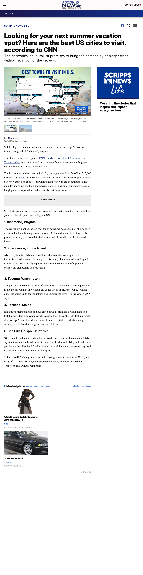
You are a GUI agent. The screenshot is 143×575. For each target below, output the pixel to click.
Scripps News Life (16, 25)
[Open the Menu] (4, 5)
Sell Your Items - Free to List (38, 387)
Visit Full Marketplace (82, 386)
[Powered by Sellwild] (87, 472)
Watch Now (132, 5)
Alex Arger (13, 138)
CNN (22, 177)
